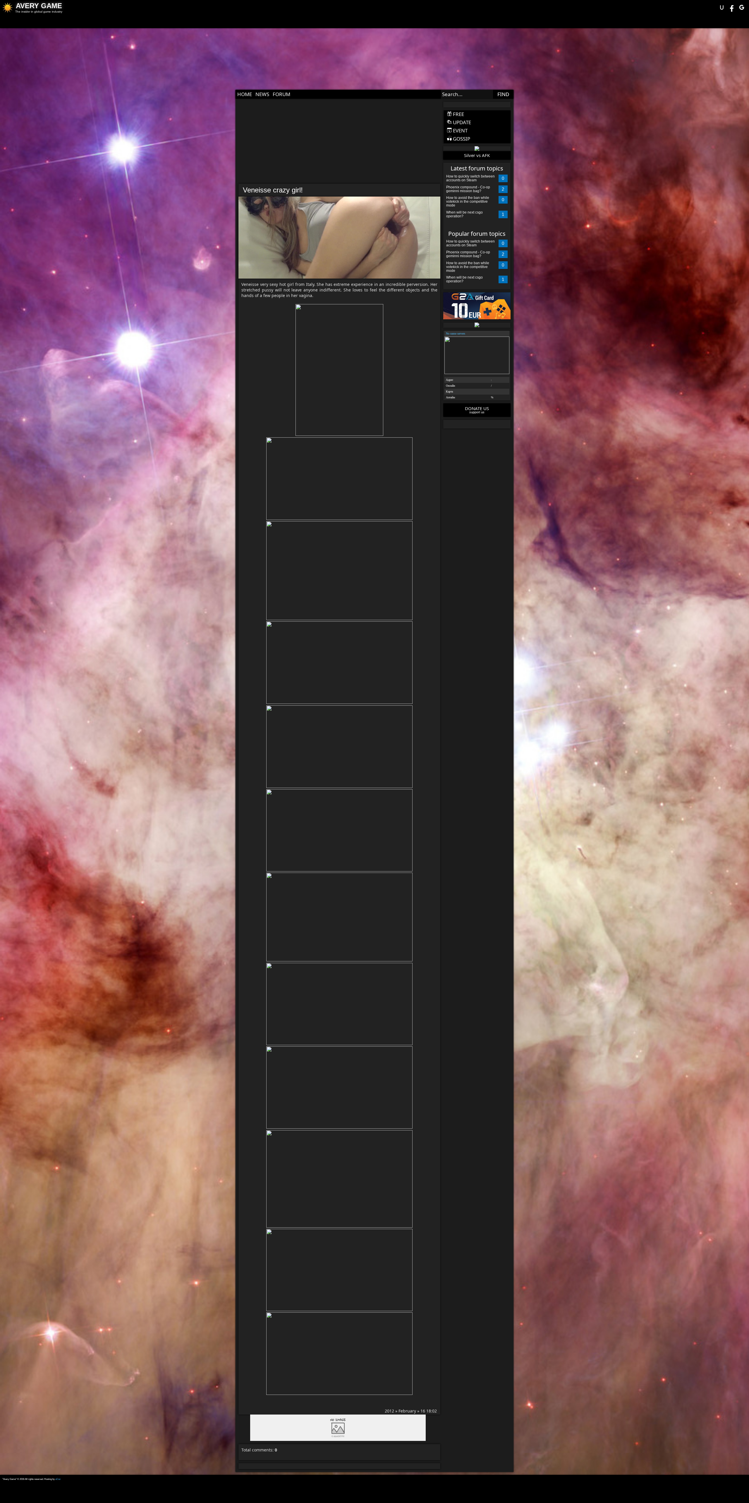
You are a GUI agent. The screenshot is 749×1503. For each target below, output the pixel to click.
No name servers (455, 333)
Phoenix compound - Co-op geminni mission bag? (468, 189)
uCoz (58, 1479)
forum (281, 94)
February (407, 1411)
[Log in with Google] (741, 7)
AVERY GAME (39, 6)
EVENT (460, 130)
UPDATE (461, 122)
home (244, 94)
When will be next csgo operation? (464, 214)
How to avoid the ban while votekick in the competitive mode (467, 201)
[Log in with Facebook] (731, 7)
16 (422, 1411)
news (262, 94)
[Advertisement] (337, 143)
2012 (389, 1411)
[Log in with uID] (721, 7)
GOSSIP (461, 138)
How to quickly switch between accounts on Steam (470, 178)
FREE (458, 114)
